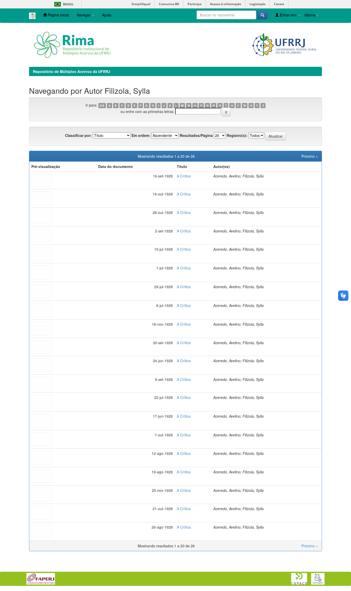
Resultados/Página (196, 135)
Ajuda (106, 14)
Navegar (84, 14)
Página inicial (58, 14)
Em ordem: (141, 135)
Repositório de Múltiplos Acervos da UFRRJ (71, 71)
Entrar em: (288, 14)
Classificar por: (78, 135)
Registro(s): (237, 135)
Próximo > (309, 156)
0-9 (102, 105)
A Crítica (184, 176)
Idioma (310, 14)
